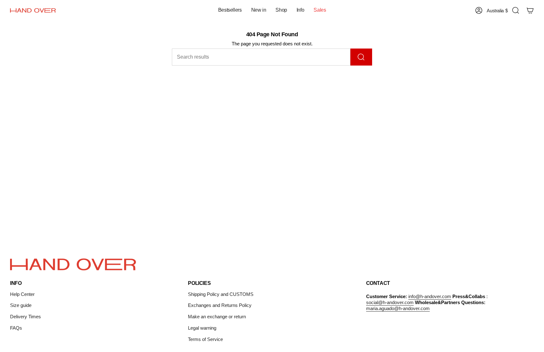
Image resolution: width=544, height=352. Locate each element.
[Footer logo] (73, 264)
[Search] (361, 57)
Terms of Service (205, 339)
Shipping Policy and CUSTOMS (220, 294)
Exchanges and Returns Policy (220, 305)
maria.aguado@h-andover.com (398, 308)
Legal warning (202, 328)
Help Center (22, 294)
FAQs (16, 328)
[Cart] (530, 10)
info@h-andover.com (429, 296)
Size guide (20, 305)
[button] (258, 11)
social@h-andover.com (390, 302)
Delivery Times (25, 316)
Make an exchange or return (217, 316)
